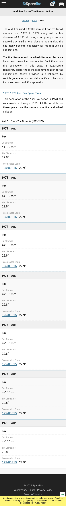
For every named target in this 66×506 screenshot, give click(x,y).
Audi (34, 20)
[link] (33, 148)
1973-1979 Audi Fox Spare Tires (22, 93)
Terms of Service (33, 494)
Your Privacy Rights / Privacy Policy (33, 490)
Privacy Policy (40, 503)
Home (25, 20)
